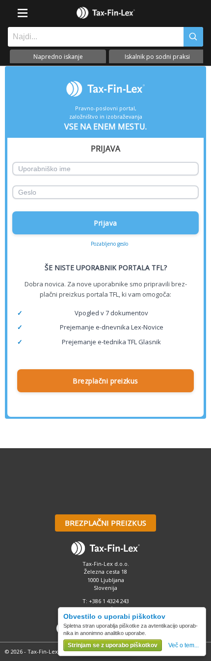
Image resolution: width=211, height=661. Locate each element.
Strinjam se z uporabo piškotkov (113, 645)
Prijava (105, 223)
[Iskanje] (193, 37)
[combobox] (93, 37)
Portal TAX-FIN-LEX (105, 13)
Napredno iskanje (58, 56)
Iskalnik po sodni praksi (157, 56)
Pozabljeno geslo (109, 243)
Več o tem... (183, 645)
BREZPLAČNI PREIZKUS (105, 523)
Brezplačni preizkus (105, 380)
